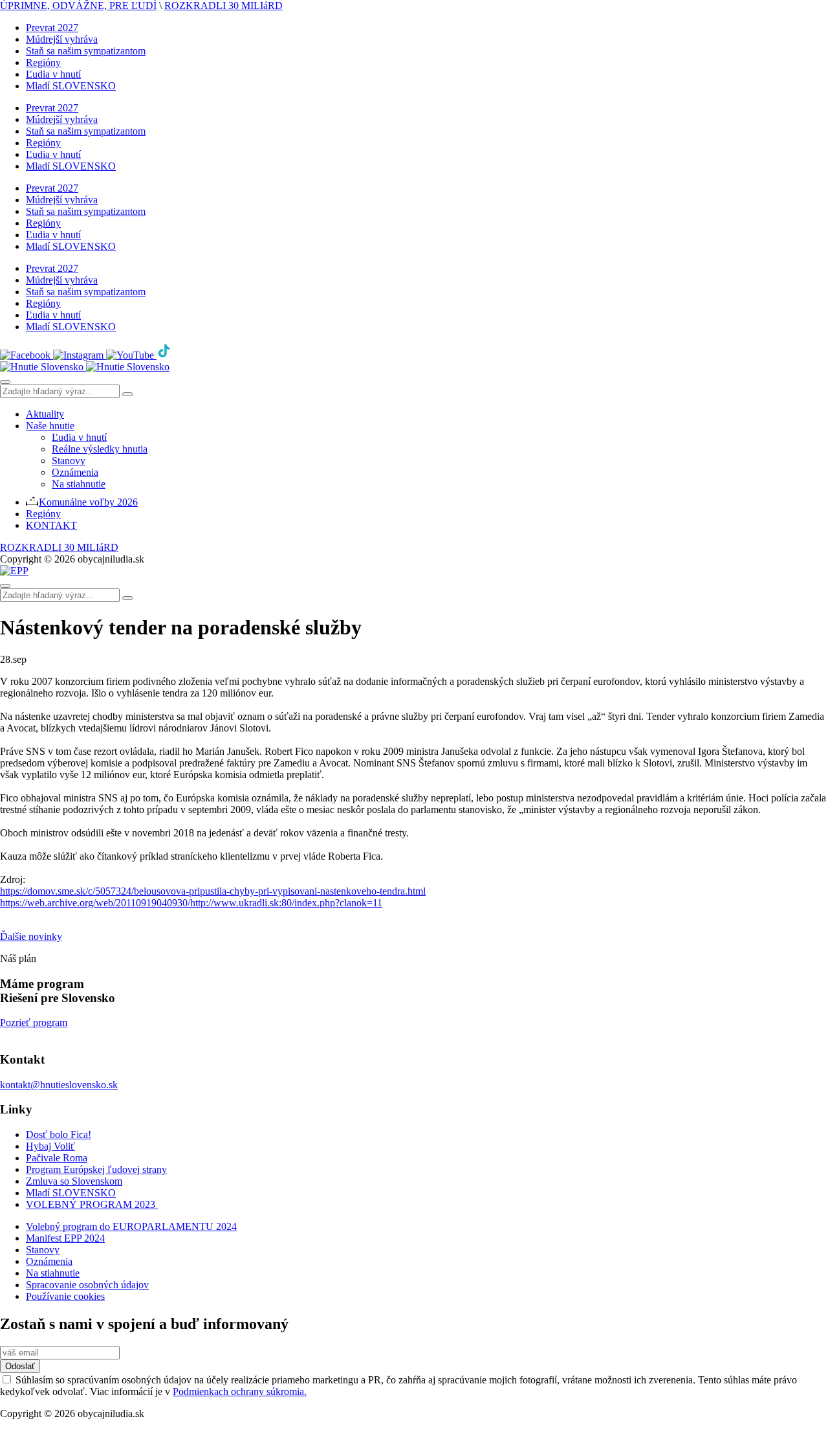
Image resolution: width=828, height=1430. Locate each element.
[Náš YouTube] (131, 355)
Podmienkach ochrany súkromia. (240, 1391)
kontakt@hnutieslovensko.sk (59, 1084)
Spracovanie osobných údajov (87, 1284)
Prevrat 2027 (52, 27)
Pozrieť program (33, 1022)
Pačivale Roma (56, 1157)
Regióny (43, 62)
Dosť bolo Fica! (58, 1134)
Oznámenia (75, 472)
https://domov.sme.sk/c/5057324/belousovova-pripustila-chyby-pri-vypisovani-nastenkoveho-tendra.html (213, 891)
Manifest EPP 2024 (65, 1238)
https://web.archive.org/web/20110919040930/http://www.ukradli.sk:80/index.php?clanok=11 (191, 902)
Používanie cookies (65, 1296)
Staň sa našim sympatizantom (86, 50)
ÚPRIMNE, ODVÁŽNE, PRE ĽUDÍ (78, 5)
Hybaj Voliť (50, 1146)
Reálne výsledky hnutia (99, 448)
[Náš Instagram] (79, 355)
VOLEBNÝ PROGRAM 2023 (92, 1204)
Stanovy (68, 460)
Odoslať (20, 1366)
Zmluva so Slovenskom (74, 1181)
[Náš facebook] (26, 355)
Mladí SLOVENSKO (71, 85)
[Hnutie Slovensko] (84, 366)
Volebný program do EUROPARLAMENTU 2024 (131, 1226)
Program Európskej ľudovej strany (96, 1169)
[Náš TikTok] (164, 355)
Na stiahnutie (78, 483)
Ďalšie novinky (31, 936)
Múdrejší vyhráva (62, 39)
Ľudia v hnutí (53, 74)
